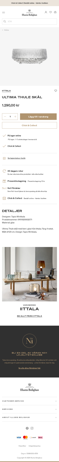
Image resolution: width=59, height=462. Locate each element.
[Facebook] (27, 428)
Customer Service (13, 401)
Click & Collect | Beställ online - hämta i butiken (29, 3)
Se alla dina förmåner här (29, 368)
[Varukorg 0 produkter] (55, 12)
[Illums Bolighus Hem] (29, 12)
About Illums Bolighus (16, 417)
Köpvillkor (22, 446)
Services (7, 409)
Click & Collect (29, 125)
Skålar (6, 30)
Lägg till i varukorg (38, 116)
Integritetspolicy (34, 446)
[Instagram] (32, 428)
